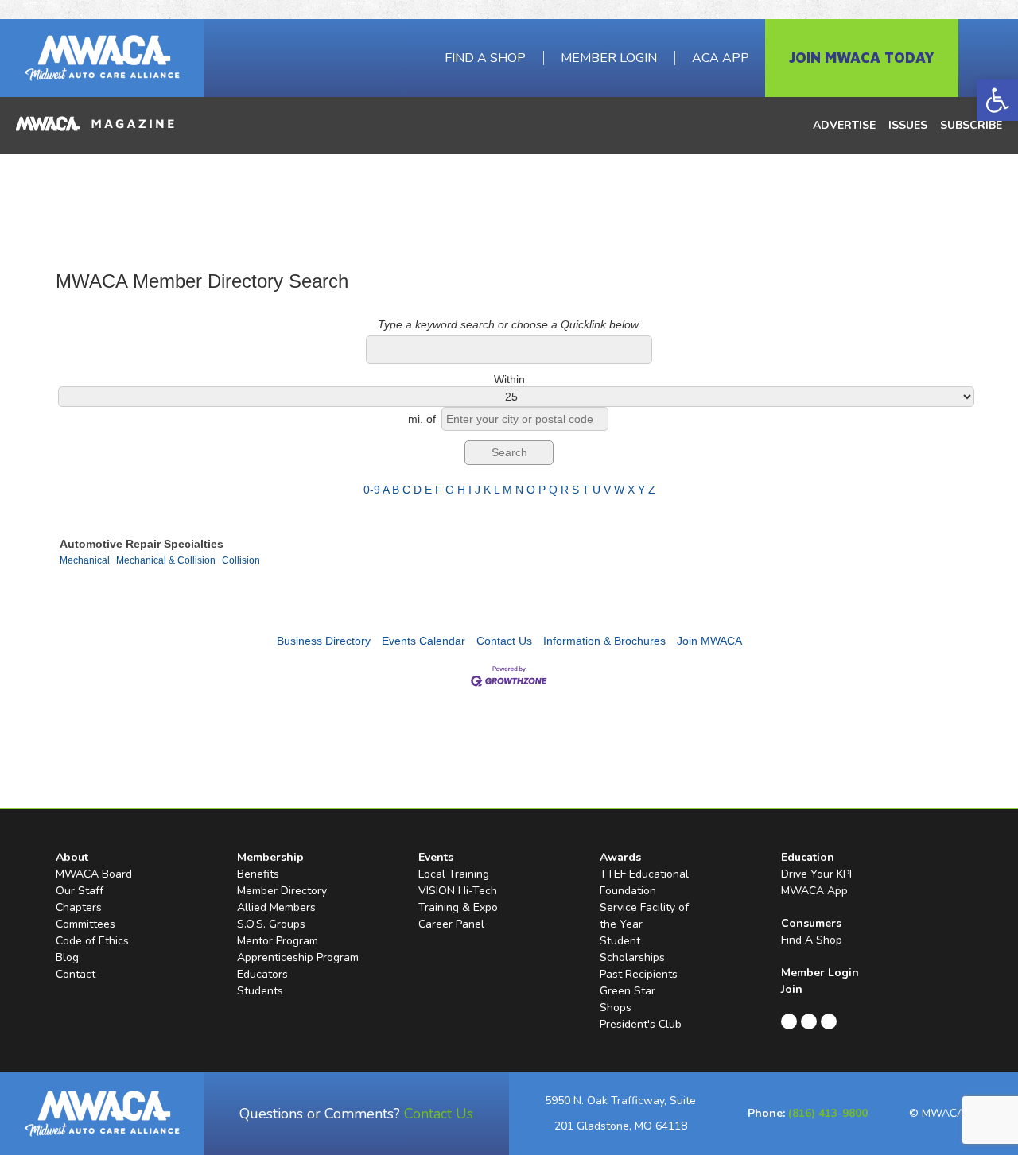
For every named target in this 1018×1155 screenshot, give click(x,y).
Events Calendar (423, 640)
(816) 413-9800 (828, 1113)
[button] (997, 100)
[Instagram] (829, 1021)
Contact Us (504, 640)
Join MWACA (709, 640)
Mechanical (85, 560)
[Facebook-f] (789, 1021)
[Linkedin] (809, 1021)
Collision (241, 560)
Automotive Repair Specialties (141, 543)
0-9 (371, 489)
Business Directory (324, 640)
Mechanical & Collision (166, 560)
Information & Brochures (604, 640)
